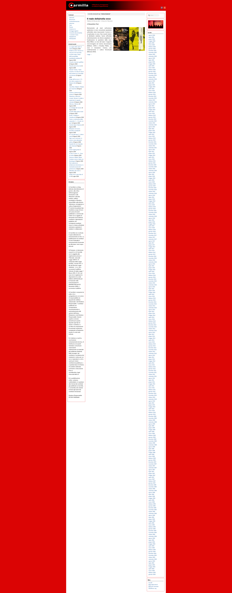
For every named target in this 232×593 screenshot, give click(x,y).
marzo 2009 (152, 433)
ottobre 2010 (152, 397)
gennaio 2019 (152, 208)
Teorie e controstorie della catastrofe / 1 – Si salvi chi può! (76, 121)
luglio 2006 (151, 494)
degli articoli (153, 584)
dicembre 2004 (152, 530)
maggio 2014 (152, 315)
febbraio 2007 (152, 481)
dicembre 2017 (152, 233)
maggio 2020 (152, 178)
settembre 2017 (153, 239)
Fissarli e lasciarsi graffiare (76, 62)
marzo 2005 (152, 525)
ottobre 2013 (152, 328)
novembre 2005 (153, 509)
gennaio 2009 (152, 437)
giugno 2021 (152, 153)
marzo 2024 (152, 90)
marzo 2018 (152, 227)
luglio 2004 (151, 540)
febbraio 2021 (152, 161)
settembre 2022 (153, 125)
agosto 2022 (152, 126)
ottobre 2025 (152, 54)
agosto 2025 (152, 58)
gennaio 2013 (152, 346)
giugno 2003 (152, 565)
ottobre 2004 (152, 534)
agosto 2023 (152, 104)
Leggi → (89, 54)
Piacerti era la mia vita (75, 66)
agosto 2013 (152, 332)
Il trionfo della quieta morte (76, 111)
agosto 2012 (152, 355)
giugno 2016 (152, 267)
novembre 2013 (153, 326)
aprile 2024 (151, 88)
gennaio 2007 (152, 483)
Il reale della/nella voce (99, 19)
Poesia (71, 27)
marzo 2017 (152, 250)
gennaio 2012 (152, 368)
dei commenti (153, 586)
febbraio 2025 (152, 69)
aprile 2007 (151, 477)
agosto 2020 (152, 172)
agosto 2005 (152, 515)
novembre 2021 (153, 144)
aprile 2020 (151, 180)
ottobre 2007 (152, 466)
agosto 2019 (152, 195)
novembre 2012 (153, 349)
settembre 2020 (153, 170)
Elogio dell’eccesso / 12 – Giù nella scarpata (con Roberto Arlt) (76, 81)
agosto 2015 (152, 286)
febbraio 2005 (152, 527)
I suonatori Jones (73, 34)
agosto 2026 (152, 35)
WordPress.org (152, 588)
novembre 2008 (153, 441)
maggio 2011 (152, 384)
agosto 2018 (152, 218)
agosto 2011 (152, 378)
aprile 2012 (151, 363)
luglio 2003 (151, 563)
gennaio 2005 (152, 528)
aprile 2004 (151, 546)
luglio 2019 (151, 197)
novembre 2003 (153, 555)
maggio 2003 (152, 567)
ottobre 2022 (152, 123)
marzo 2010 (152, 410)
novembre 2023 (153, 98)
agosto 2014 (152, 309)
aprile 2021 (151, 157)
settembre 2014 (153, 307)
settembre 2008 (153, 445)
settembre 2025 (153, 56)
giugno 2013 (152, 336)
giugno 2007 (152, 473)
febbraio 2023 (152, 115)
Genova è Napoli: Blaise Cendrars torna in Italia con (76, 159)
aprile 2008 (151, 454)
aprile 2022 (151, 134)
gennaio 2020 (152, 186)
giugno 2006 (152, 496)
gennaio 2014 (152, 323)
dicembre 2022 (152, 119)
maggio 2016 (152, 269)
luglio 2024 (151, 83)
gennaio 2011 (152, 391)
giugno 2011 (152, 382)
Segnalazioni (72, 36)
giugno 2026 (152, 39)
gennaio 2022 (152, 140)
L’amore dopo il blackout (75, 125)
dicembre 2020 (152, 165)
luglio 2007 (151, 471)
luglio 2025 (151, 60)
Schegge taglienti (73, 31)
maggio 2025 (152, 64)
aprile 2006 (151, 500)
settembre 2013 (153, 330)
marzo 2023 (152, 113)
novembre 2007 (153, 464)
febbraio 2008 (152, 458)
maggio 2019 (152, 201)
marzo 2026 (152, 45)
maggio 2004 (152, 544)
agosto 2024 (152, 81)
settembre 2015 (153, 285)
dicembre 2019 (152, 187)
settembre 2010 (153, 399)
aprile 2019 (151, 203)
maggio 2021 (152, 155)
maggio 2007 (152, 475)
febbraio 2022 (152, 138)
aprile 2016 (151, 271)
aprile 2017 (151, 248)
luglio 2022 (151, 128)
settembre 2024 (153, 79)
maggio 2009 (152, 429)
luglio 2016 (151, 266)
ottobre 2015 (152, 283)
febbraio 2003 (152, 572)
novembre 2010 (153, 395)
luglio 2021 (151, 151)
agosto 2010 (152, 401)
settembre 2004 (153, 536)
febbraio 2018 (152, 229)
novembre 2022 (153, 121)
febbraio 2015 (152, 298)
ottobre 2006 (152, 488)
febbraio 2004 (152, 549)
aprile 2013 (151, 340)
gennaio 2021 (152, 163)
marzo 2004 (152, 547)
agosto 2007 (152, 469)
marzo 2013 (152, 342)
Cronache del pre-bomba (75, 33)
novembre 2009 (153, 418)
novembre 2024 (153, 75)
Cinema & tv (104, 21)
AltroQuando (72, 38)
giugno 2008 (152, 450)
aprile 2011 (151, 386)
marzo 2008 (152, 456)
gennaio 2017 (152, 254)
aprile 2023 (151, 111)
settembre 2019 (153, 193)
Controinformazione (74, 21)
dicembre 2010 (152, 393)
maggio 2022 (152, 132)
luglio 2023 (151, 105)
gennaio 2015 (152, 300)
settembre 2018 (153, 216)
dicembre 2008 (152, 439)
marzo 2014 (152, 319)
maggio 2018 (152, 224)
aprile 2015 (151, 294)
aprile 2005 (151, 523)
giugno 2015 (152, 290)
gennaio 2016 (152, 277)
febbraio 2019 (152, 206)
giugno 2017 (152, 245)
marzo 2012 (152, 365)
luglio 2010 (151, 403)
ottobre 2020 (152, 168)
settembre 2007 (153, 467)
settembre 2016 (153, 262)
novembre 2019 (153, 189)
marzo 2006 (152, 502)
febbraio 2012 (152, 366)
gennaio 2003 (152, 574)
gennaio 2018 (152, 231)
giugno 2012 (152, 359)
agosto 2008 (152, 446)
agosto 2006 (152, 492)
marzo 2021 (152, 159)
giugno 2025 (152, 62)
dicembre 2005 (152, 507)
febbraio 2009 (152, 435)
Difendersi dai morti (74, 170)
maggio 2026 (152, 41)
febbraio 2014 (152, 321)
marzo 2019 (152, 205)
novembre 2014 (153, 304)
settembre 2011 (153, 376)
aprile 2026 (151, 43)
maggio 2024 (152, 86)
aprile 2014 (151, 317)
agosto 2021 (152, 149)
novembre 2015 (153, 281)
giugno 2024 (152, 85)
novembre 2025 (153, 52)
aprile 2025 (151, 65)
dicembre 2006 (152, 485)
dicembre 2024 (152, 73)
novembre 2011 (153, 372)
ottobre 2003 (152, 557)
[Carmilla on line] (116, 5)
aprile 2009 (151, 431)
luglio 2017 (151, 243)
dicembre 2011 (152, 370)
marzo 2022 (152, 136)
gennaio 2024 (152, 94)
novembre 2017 (153, 235)
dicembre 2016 (152, 256)
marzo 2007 (152, 479)
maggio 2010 (152, 406)
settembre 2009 (153, 422)
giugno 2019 (152, 199)
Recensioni (110, 21)
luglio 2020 (151, 174)
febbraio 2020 (152, 184)
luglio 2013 (151, 334)
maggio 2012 (152, 361)
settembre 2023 (153, 102)
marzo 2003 (152, 570)
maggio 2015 (152, 292)
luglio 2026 (151, 37)
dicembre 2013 (152, 325)
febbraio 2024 (152, 92)
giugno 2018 (152, 222)
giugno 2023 (152, 107)
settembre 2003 (153, 559)
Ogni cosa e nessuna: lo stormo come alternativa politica (75, 140)
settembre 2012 (153, 353)
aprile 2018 (151, 226)
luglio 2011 (151, 380)
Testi (70, 25)
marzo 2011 (152, 387)
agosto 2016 (152, 264)
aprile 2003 (151, 568)
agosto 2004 (152, 538)
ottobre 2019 (152, 191)
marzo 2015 (152, 296)
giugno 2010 (152, 405)
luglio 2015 (151, 288)
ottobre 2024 (152, 77)
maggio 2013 (152, 338)
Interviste (71, 23)
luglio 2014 (151, 311)
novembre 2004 (153, 532)
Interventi (71, 17)
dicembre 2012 (152, 347)
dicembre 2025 (152, 50)
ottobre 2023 (152, 100)
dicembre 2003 (152, 553)
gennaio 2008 (152, 460)
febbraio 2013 (152, 344)
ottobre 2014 (152, 306)
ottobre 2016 (152, 260)
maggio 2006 (152, 498)
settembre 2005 (153, 513)
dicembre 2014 (152, 302)
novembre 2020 (153, 166)
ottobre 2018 (152, 214)
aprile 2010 (151, 408)
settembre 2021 (153, 147)
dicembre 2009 (152, 416)
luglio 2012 (151, 357)
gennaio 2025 (152, 71)
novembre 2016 (153, 258)
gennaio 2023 (152, 117)
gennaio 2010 (152, 414)
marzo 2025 (152, 67)
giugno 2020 (152, 176)
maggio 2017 (152, 246)
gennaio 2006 (152, 506)
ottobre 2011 (152, 374)
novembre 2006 (153, 486)
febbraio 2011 (152, 389)
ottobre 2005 (152, 511)
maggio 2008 (152, 452)
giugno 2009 (152, 427)
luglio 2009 (151, 426)
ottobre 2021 (152, 146)
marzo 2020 (152, 182)
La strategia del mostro (75, 107)
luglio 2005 (151, 517)
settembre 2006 (153, 490)
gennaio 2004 (152, 551)
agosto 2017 (152, 241)
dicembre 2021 (152, 142)
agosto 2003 (152, 561)
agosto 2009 (152, 424)
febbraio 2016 (152, 275)
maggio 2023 (152, 109)
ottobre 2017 (152, 237)
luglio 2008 (151, 448)
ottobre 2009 (152, 420)
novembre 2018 (153, 212)
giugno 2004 (152, 542)
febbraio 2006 (152, 504)
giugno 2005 (152, 519)
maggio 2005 (152, 521)
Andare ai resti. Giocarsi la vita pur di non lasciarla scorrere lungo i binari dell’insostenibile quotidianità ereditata (76, 54)
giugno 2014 (152, 313)
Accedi (150, 582)
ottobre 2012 (152, 351)
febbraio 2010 (152, 412)
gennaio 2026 (152, 48)
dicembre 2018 (152, 210)
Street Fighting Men (74, 149)
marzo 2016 (152, 273)
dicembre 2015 (152, 279)
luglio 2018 (151, 220)
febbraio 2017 (152, 252)
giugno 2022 (152, 130)
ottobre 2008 (152, 443)
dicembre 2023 (152, 96)
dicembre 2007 (152, 462)
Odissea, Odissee (74, 104)
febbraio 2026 (152, 46)
